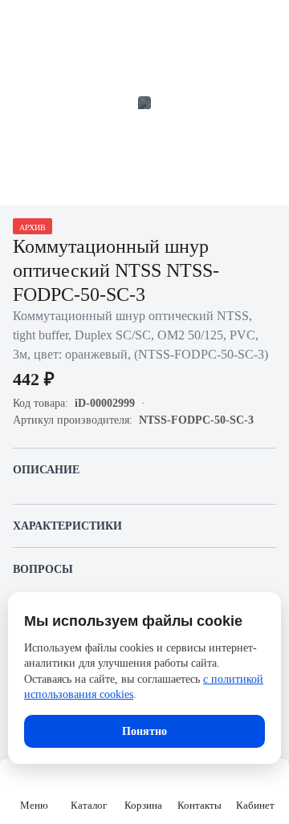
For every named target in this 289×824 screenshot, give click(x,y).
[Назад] (22, 22)
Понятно (144, 731)
